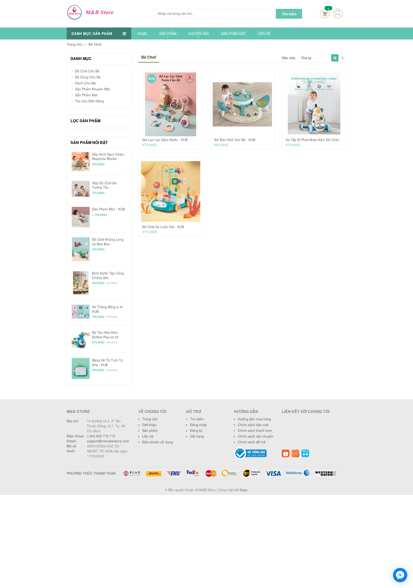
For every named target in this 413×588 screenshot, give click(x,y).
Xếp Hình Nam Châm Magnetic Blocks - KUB (108, 156)
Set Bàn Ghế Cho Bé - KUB (234, 139)
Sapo (243, 489)
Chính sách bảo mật (253, 424)
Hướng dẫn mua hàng (254, 419)
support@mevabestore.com (108, 441)
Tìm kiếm (197, 419)
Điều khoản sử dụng (157, 442)
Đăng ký (196, 430)
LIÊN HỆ (263, 33)
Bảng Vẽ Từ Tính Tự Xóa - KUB (107, 362)
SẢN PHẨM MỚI (233, 33)
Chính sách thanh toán (255, 430)
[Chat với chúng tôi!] (400, 575)
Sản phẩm (150, 430)
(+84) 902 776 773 (101, 436)
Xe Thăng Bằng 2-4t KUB (107, 309)
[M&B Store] (91, 12)
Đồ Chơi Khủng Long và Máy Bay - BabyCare (108, 241)
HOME (142, 33)
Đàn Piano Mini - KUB (108, 209)
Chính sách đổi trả (252, 442)
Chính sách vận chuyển (255, 436)
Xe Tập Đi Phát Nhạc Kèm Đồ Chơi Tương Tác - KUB (314, 139)
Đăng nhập (198, 424)
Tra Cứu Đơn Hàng (89, 101)
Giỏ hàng (197, 436)
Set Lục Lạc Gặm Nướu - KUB (165, 139)
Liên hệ (147, 436)
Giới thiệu (149, 424)
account (337, 13)
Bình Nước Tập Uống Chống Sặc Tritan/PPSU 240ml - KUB (108, 275)
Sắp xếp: (289, 57)
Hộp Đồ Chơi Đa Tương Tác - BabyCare (104, 185)
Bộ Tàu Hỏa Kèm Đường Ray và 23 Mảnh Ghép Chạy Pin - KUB (108, 334)
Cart (324, 13)
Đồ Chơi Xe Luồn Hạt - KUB (163, 227)
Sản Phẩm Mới (86, 95)
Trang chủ (150, 419)
